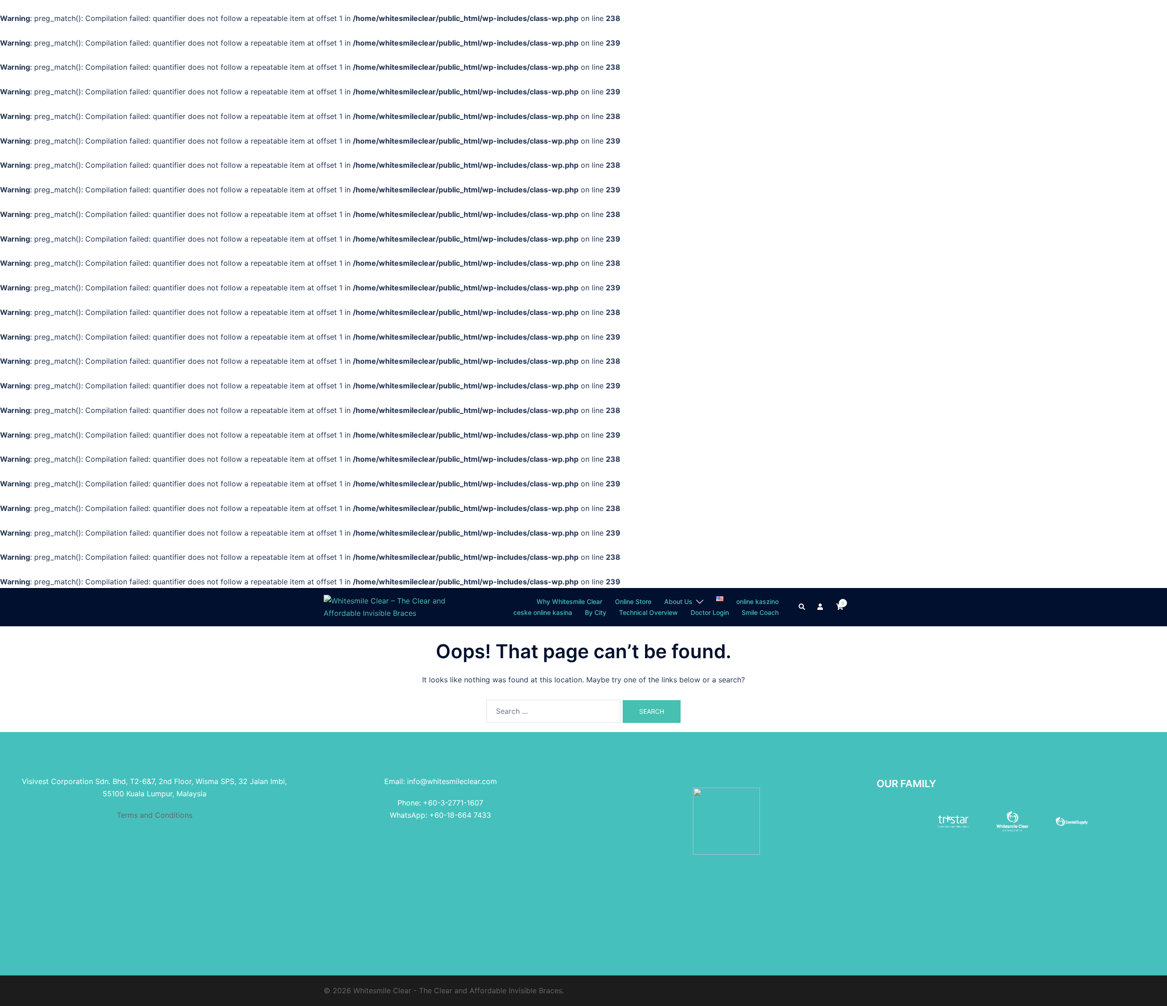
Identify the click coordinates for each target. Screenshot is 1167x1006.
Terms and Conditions (154, 815)
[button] (802, 607)
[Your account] (821, 607)
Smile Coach (760, 612)
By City (595, 612)
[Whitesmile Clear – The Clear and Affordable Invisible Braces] (388, 606)
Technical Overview (648, 612)
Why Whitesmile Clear (569, 601)
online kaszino (757, 601)
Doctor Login (710, 612)
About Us (678, 601)
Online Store (633, 601)
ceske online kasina (542, 612)
